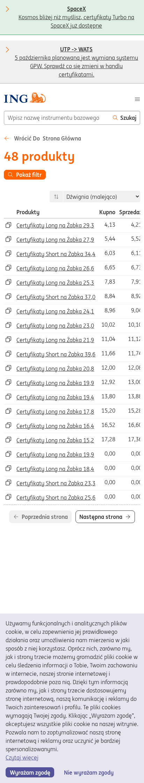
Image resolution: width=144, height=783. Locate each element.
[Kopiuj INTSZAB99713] (8, 296)
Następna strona (100, 516)
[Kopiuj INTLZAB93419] (8, 439)
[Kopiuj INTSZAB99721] (8, 353)
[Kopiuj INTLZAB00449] (8, 239)
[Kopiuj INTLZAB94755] (8, 367)
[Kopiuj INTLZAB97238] (8, 324)
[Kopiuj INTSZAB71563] (8, 496)
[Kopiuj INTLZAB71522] (8, 468)
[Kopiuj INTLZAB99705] (8, 267)
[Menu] (137, 98)
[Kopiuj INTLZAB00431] (8, 225)
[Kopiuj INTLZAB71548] (8, 410)
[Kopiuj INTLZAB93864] (8, 382)
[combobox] (56, 117)
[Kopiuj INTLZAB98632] (8, 282)
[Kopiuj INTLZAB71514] (8, 453)
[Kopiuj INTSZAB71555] (8, 482)
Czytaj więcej (22, 757)
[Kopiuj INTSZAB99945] (8, 253)
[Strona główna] (25, 98)
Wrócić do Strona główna (47, 138)
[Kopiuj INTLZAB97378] (8, 310)
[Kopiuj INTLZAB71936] (8, 425)
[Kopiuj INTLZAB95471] (8, 339)
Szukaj (128, 117)
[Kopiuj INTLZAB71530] (8, 396)
